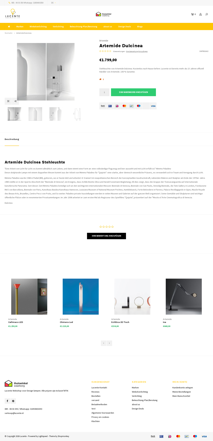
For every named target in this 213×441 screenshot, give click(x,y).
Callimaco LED (15, 322)
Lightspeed (43, 436)
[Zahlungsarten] (102, 105)
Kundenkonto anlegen (182, 387)
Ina (164, 322)
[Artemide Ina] (184, 297)
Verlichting (58, 26)
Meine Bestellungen (181, 391)
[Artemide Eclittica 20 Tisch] (132, 297)
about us (107, 26)
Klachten (96, 421)
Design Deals (124, 26)
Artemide (103, 40)
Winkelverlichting (38, 26)
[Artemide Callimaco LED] (29, 297)
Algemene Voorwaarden (103, 412)
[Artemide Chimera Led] (81, 297)
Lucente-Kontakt (99, 387)
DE (52, 2)
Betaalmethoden (99, 404)
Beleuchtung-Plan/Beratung (83, 26)
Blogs (140, 26)
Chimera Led (66, 322)
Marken (19, 26)
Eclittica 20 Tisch (120, 322)
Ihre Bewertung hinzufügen (106, 236)
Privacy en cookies (100, 417)
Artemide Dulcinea (23, 33)
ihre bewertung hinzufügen (137, 51)
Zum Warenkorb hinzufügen (133, 92)
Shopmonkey (63, 436)
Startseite (8, 33)
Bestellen (96, 396)
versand (95, 400)
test (93, 408)
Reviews (95, 391)
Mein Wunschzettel (181, 396)
